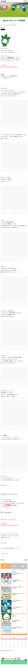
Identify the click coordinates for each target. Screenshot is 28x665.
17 (2, 646)
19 (10, 646)
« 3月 (1, 637)
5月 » (26, 637)
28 (17, 647)
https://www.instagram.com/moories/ (9, 67)
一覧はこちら (14, 634)
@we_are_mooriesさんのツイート (7, 650)
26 (10, 647)
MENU (25, 1)
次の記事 (25, 559)
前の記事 (2, 559)
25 (6, 647)
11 (6, 644)
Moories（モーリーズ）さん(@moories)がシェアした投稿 (13, 126)
